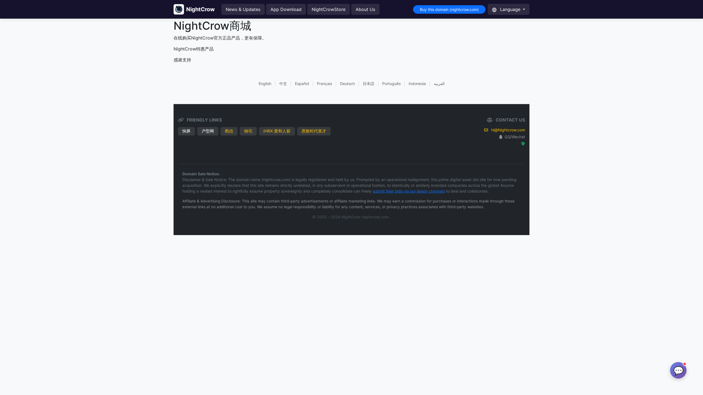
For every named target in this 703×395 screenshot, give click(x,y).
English (265, 83)
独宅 (248, 131)
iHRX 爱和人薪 (277, 131)
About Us (365, 9)
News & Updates (243, 9)
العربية (439, 83)
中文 (283, 83)
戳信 (229, 131)
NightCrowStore (328, 9)
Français (324, 83)
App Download (286, 9)
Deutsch (347, 83)
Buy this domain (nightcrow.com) (449, 9)
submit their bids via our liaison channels (409, 191)
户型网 (208, 131)
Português (391, 83)
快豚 (186, 131)
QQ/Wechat (514, 136)
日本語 (368, 83)
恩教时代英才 (314, 131)
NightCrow (200, 9)
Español (302, 83)
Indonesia (417, 83)
